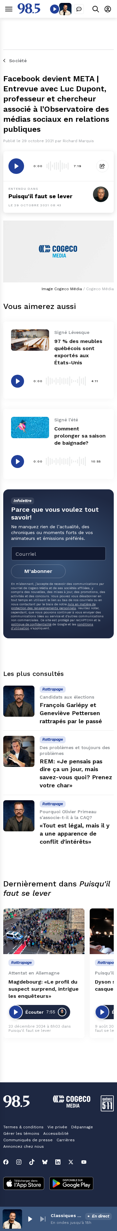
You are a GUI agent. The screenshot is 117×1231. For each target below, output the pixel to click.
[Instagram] (18, 1162)
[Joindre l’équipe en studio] (79, 9)
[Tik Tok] (31, 1162)
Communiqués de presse (28, 1140)
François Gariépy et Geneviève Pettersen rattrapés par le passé (71, 712)
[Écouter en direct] (54, 9)
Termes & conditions (23, 1127)
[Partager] (102, 166)
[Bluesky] (44, 1162)
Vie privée (57, 1127)
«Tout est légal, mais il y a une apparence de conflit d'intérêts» (75, 833)
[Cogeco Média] (71, 1106)
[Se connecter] (108, 9)
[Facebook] (5, 1162)
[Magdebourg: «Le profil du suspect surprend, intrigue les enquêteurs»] (43, 931)
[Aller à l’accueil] (29, 12)
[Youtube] (83, 1162)
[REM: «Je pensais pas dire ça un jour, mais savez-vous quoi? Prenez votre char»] (18, 751)
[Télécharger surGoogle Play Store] (71, 1184)
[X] (70, 1162)
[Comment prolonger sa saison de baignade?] (30, 427)
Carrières (66, 1140)
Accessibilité (56, 1133)
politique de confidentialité (31, 624)
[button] (29, 1219)
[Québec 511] (107, 1110)
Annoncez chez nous (23, 1146)
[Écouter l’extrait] (16, 166)
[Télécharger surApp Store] (23, 1184)
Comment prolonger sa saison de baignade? (80, 436)
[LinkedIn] (57, 1162)
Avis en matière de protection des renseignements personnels (53, 606)
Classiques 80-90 (67, 1215)
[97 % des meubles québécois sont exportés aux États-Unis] (30, 340)
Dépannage (82, 1127)
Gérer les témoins (21, 1133)
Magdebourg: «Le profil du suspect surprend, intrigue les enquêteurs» (43, 989)
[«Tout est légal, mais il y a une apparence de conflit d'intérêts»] (18, 815)
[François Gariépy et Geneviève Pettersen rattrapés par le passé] (18, 701)
